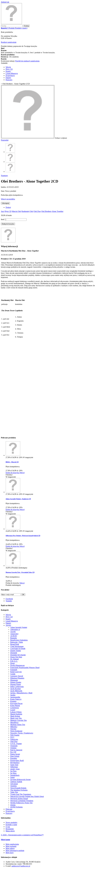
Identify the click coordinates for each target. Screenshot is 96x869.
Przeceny (9, 80)
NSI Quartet (14, 735)
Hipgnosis (14, 680)
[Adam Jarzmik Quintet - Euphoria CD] (13, 492)
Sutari (12, 777)
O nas (8, 827)
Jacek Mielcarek (16, 691)
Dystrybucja (10, 76)
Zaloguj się (5, 2)
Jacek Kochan (15, 689)
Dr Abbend (14, 659)
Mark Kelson (15, 716)
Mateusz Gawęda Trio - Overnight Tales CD (20, 572)
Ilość (2, 219)
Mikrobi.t (13, 727)
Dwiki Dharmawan (17, 665)
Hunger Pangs (15, 684)
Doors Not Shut (16, 657)
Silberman (14, 767)
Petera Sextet (15, 754)
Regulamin (10, 829)
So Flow (13, 771)
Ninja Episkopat (16, 731)
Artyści (8, 625)
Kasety (8, 71)
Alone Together (57, 211)
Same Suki (14, 765)
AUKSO (13, 636)
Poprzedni (4, 140)
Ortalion (13, 748)
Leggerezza (14, 708)
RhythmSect (14, 763)
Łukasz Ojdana (16, 712)
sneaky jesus (15, 769)
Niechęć (13, 729)
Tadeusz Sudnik (16, 782)
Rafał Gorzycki (16, 672)
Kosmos (13, 701)
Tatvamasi (14, 784)
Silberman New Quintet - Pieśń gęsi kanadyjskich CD (23, 535)
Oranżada (13, 746)
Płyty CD (9, 69)
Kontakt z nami (11, 825)
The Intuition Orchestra (19, 790)
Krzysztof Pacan (16, 703)
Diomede (13, 653)
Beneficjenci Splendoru (19, 640)
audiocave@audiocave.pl (20, 866)
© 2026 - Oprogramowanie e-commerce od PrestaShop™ (22, 835)
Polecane (9, 809)
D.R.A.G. (14, 661)
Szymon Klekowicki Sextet (20, 779)
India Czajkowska (17, 687)
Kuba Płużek (15, 706)
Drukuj (8, 207)
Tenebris (13, 786)
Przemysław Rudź (17, 760)
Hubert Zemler (15, 682)
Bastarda (13, 638)
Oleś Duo (37, 211)
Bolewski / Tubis (16, 642)
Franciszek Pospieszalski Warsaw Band (24, 668)
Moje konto (5, 840)
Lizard (12, 710)
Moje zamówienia (12, 844)
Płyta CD (8, 211)
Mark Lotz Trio (16, 718)
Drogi (12, 663)
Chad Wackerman (17, 646)
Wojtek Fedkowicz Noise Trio (21, 803)
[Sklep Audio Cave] (11, 24)
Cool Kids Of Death (17, 648)
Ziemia (12, 805)
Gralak (12, 674)
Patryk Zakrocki (16, 750)
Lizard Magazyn (12, 73)
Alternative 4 (15, 629)
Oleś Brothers (46, 211)
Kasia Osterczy (16, 699)
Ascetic (13, 632)
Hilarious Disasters (17, 678)
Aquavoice (14, 634)
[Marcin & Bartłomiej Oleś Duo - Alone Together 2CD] (10, 152)
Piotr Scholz (14, 756)
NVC (12, 737)
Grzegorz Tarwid (16, 676)
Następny (4, 176)
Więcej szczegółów (8, 199)
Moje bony (10, 853)
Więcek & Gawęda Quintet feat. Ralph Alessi (27, 796)
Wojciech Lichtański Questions (21, 801)
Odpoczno (14, 739)
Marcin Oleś (16, 211)
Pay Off (13, 752)
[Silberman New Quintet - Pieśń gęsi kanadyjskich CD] (13, 529)
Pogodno (13, 758)
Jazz (2, 211)
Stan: (3, 191)
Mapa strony (10, 831)
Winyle (8, 67)
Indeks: (4, 187)
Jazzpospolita (15, 697)
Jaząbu (12, 695)
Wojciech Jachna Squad (19, 799)
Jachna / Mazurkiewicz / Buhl (21, 693)
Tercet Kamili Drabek (18, 788)
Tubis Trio (14, 792)
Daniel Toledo (15, 651)
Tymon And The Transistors (20, 794)
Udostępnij (5, 203)
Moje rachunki (11, 846)
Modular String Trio (17, 725)
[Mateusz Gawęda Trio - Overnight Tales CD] (13, 566)
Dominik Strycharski (18, 655)
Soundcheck (14, 775)
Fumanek (13, 670)
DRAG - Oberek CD (12, 462)
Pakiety (8, 78)
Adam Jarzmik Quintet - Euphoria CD (18, 499)
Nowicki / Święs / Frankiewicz (21, 733)
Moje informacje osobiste (15, 851)
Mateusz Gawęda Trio (18, 720)
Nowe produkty (11, 822)
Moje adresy (10, 848)
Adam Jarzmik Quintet (18, 627)
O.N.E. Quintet (16, 744)
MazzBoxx (14, 722)
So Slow (13, 773)
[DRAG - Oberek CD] (13, 455)
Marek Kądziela (16, 714)
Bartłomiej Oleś (27, 211)
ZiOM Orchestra (16, 807)
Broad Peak (14, 644)
